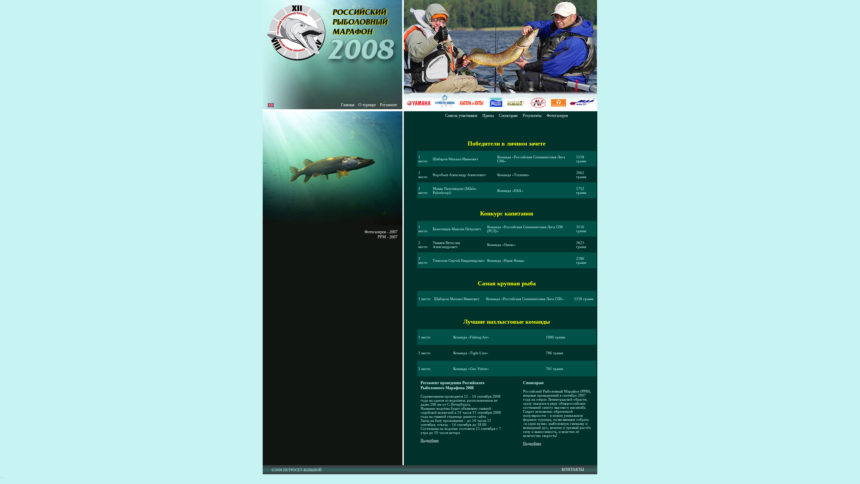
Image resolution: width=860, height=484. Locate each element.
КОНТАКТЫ (573, 469)
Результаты (532, 115)
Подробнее (430, 440)
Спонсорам (508, 115)
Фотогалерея (557, 115)
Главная (347, 105)
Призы (488, 115)
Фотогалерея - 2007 (380, 232)
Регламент (388, 105)
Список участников (461, 115)
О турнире (367, 105)
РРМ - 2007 (387, 237)
